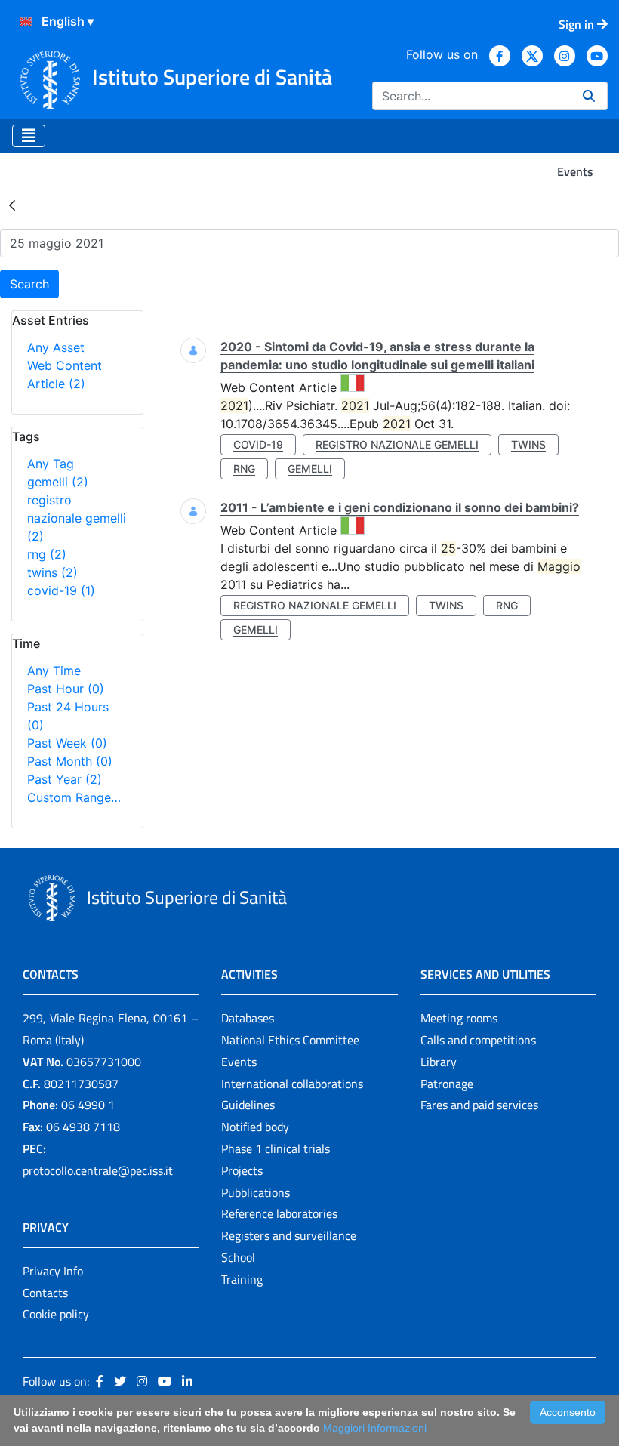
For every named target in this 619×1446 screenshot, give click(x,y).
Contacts (45, 1293)
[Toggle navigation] (28, 136)
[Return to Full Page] (12, 205)
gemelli (57, 481)
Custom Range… (74, 797)
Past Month (69, 761)
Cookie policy (56, 1314)
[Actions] (25, 22)
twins (52, 572)
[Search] (589, 96)
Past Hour (65, 688)
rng (46, 554)
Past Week (67, 743)
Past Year (64, 779)
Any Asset (56, 347)
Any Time (54, 670)
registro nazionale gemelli (76, 518)
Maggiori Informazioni (375, 1428)
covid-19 (61, 590)
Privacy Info (53, 1271)
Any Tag (50, 463)
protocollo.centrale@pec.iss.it (98, 1170)
